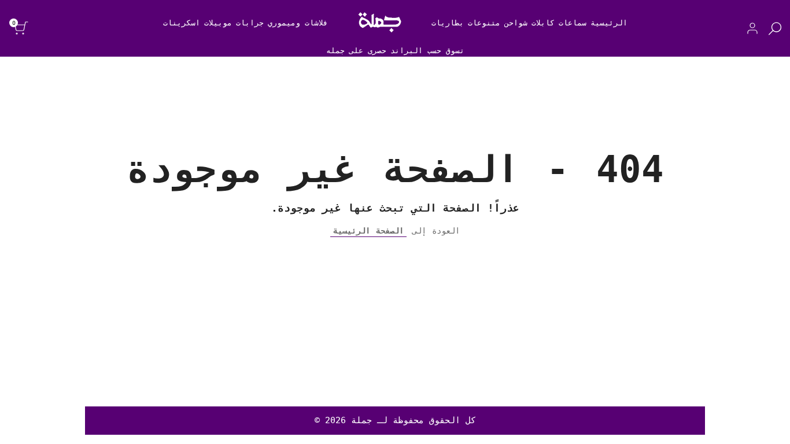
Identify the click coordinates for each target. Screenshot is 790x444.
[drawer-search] (775, 28)
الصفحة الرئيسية (368, 230)
